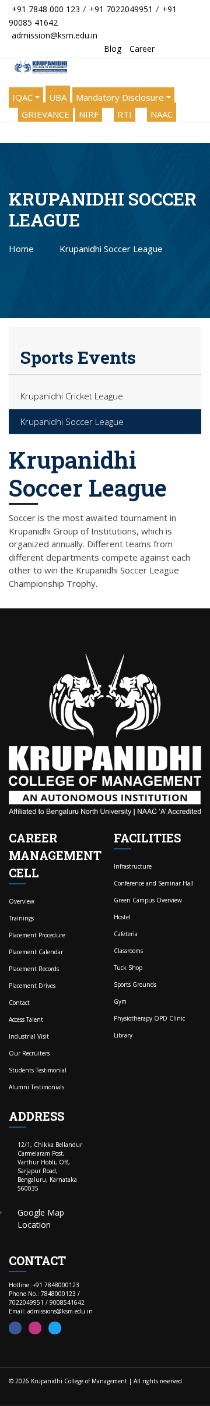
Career (142, 48)
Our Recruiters (29, 1053)
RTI (124, 114)
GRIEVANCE (45, 114)
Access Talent (26, 1019)
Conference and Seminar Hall (154, 883)
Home (21, 248)
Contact (19, 1002)
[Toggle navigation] (11, 132)
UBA (57, 97)
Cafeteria (126, 934)
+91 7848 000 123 (46, 9)
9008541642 (67, 1302)
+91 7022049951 (121, 9)
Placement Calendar (36, 952)
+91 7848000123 (56, 1285)
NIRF (89, 114)
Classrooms (128, 951)
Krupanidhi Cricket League (71, 396)
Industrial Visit (29, 1036)
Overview (21, 901)
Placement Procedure (37, 935)
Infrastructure (133, 866)
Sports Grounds (135, 984)
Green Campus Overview (148, 900)
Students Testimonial (37, 1070)
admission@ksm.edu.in (54, 35)
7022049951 (26, 1302)
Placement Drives (32, 986)
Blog (112, 48)
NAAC (161, 114)
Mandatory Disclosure (120, 97)
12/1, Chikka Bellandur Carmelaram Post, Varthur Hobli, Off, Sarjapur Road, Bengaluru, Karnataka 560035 (50, 1166)
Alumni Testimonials (36, 1087)
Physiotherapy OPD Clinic (149, 1018)
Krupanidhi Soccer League (72, 421)
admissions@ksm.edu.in (60, 1311)
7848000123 (58, 1294)
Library (123, 1035)
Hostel (122, 917)
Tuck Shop (128, 968)
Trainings (21, 918)
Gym (120, 1001)
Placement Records (34, 969)
